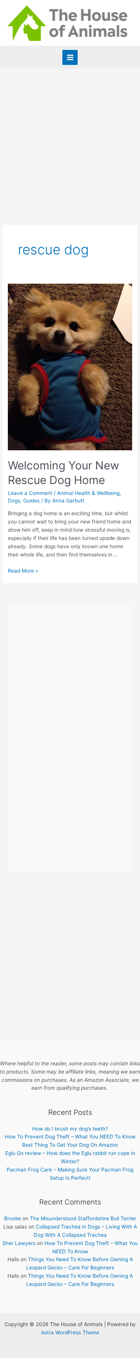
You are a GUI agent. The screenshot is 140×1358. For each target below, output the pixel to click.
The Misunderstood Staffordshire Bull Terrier (83, 1218)
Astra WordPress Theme (70, 1332)
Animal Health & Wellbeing (88, 493)
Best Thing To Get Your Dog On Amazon (70, 1145)
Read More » (23, 571)
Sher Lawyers (18, 1243)
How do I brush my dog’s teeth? (70, 1129)
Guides (31, 501)
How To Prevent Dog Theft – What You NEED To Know (70, 1137)
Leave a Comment (30, 493)
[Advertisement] (70, 142)
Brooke (12, 1218)
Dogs (14, 501)
